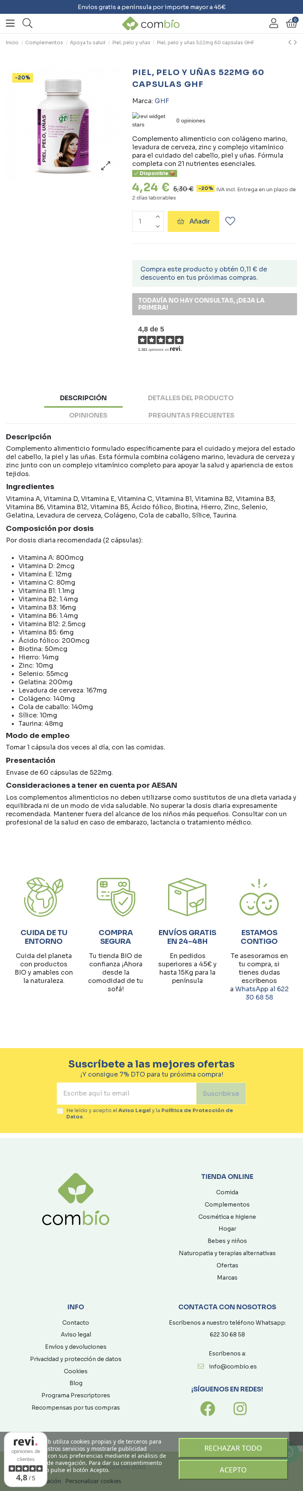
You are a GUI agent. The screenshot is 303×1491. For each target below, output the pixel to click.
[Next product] (295, 43)
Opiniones (88, 415)
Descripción (83, 398)
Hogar (227, 1228)
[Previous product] (291, 43)
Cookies (76, 1371)
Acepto (233, 1469)
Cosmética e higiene (227, 1216)
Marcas (227, 1277)
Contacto (75, 1322)
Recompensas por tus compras (76, 1407)
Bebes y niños (227, 1240)
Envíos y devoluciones (76, 1346)
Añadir (199, 221)
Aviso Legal (134, 1110)
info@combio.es (233, 1366)
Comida (227, 1192)
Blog (75, 1383)
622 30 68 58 (227, 1334)
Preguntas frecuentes (191, 415)
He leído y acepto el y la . (149, 1114)
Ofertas (227, 1265)
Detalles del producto (191, 398)
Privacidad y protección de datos (76, 1359)
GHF (162, 101)
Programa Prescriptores (75, 1395)
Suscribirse (221, 1094)
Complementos (227, 1204)
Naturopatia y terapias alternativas (227, 1253)
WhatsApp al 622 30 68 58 (262, 993)
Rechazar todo (233, 1448)
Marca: (142, 101)
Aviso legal (76, 1334)
